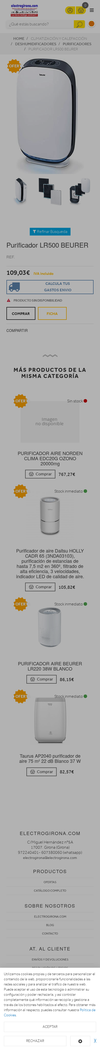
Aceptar (50, 1027)
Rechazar (35, 1041)
